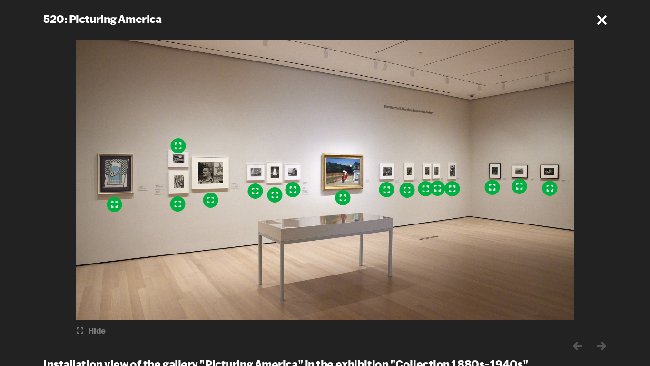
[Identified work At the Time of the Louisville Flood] (386, 189)
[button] (602, 20)
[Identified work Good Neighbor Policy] (492, 187)
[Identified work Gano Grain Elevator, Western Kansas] (275, 194)
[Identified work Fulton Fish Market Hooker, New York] (210, 200)
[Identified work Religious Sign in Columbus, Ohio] (178, 145)
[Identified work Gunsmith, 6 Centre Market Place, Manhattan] (425, 188)
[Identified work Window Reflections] (452, 188)
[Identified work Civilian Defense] (550, 188)
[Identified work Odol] (114, 204)
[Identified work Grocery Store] (407, 190)
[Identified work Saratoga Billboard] (178, 204)
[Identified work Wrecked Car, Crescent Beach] (519, 186)
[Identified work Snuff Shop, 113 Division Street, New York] (437, 188)
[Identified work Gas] (343, 197)
